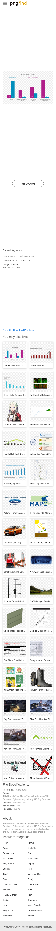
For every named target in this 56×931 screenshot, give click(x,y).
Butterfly (32, 847)
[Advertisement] (28, 42)
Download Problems (23, 330)
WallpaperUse (34, 873)
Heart (5, 842)
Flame (31, 842)
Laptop (31, 863)
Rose (5, 879)
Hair (30, 889)
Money (31, 915)
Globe (5, 899)
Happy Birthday (10, 894)
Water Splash (34, 905)
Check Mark (34, 884)
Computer (32, 899)
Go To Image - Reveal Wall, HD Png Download (24, 630)
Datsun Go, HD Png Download (17, 542)
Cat (29, 853)
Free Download (28, 183)
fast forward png (27, 255)
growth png (9, 255)
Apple (5, 847)
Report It (7, 330)
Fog (30, 868)
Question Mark (35, 910)
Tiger (5, 873)
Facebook (7, 915)
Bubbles (6, 868)
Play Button (8, 863)
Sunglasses (8, 853)
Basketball (8, 858)
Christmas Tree (10, 884)
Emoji (30, 879)
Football (6, 889)
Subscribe (32, 858)
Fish (30, 894)
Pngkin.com (8, 910)
